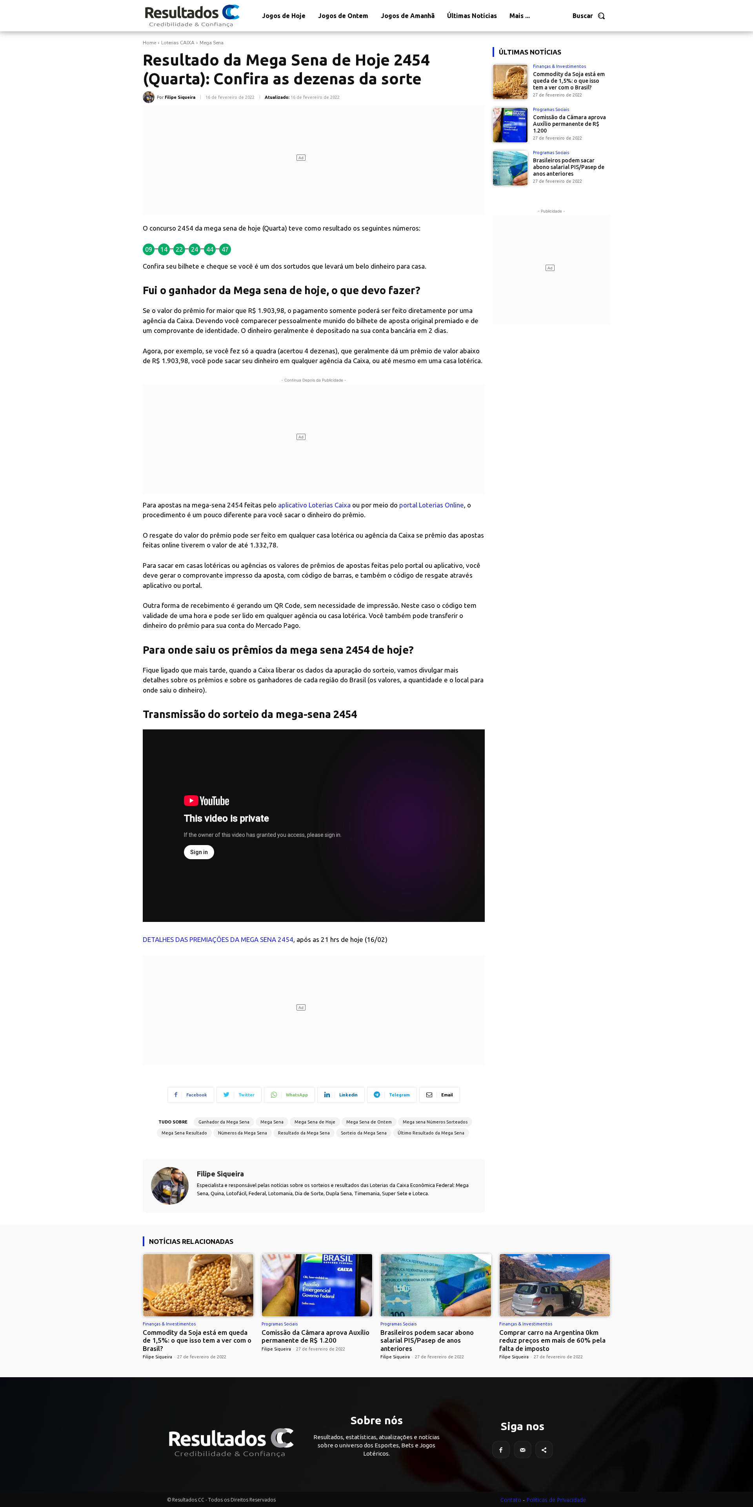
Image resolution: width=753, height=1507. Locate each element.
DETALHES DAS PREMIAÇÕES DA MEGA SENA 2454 (218, 939)
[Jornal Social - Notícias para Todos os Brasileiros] (192, 15)
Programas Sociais (551, 109)
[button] (589, 15)
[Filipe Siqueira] (150, 97)
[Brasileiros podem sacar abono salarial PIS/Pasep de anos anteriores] (510, 168)
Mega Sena (212, 43)
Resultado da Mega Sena (304, 1133)
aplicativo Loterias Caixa (314, 505)
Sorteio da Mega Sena (364, 1133)
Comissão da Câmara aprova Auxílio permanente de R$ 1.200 (569, 124)
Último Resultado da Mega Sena (431, 1133)
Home (149, 43)
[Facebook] (501, 1449)
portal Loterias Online (431, 505)
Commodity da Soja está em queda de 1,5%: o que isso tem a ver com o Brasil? (569, 81)
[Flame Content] (230, 1442)
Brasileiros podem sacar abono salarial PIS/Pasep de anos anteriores (568, 167)
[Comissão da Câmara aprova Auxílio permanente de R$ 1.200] (510, 125)
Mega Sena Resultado (184, 1133)
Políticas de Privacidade (556, 1499)
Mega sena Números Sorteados (435, 1122)
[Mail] (522, 1449)
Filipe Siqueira (180, 97)
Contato (510, 1499)
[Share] (544, 1449)
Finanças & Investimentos (559, 66)
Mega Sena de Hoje (315, 1122)
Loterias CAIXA (178, 43)
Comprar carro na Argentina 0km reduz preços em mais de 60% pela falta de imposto (552, 1340)
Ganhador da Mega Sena (223, 1122)
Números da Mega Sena (242, 1133)
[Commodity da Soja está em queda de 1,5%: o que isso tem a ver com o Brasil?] (510, 82)
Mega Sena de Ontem (369, 1122)
